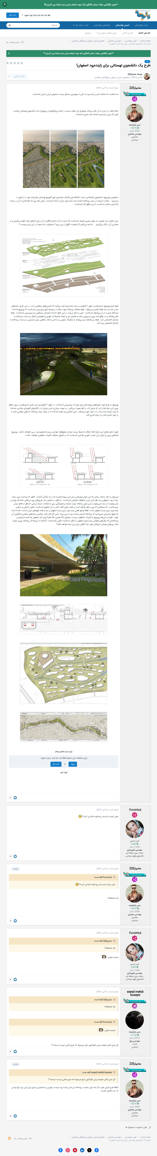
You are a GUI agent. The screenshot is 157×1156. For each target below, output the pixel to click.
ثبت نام (13, 15)
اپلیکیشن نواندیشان (102, 25)
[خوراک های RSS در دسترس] (9, 1139)
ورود (73, 764)
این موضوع (21, 25)
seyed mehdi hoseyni (135, 994)
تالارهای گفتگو (144, 33)
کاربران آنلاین (127, 33)
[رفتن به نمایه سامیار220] (147, 76)
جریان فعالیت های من (107, 33)
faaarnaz (135, 810)
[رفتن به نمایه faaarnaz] (134, 829)
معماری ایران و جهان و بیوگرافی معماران (111, 77)
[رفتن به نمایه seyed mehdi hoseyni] (134, 1020)
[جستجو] (9, 25)
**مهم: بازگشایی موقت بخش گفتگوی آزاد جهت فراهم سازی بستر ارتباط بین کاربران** (81, 5)
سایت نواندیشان (141, 25)
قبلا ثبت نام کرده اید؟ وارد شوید (36, 15)
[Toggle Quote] (114, 877)
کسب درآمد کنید (81, 25)
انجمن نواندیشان (122, 25)
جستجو (88, 33)
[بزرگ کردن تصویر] (64, 159)
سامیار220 (132, 74)
